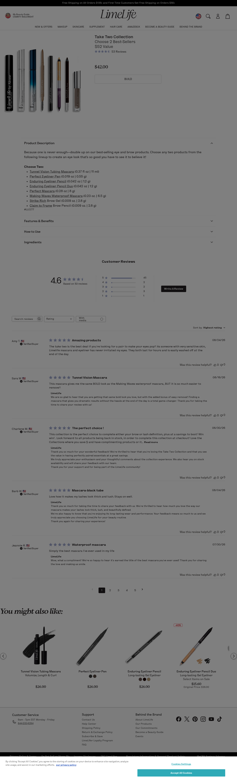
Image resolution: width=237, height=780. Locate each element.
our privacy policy (66, 765)
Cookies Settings (181, 764)
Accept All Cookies (181, 772)
